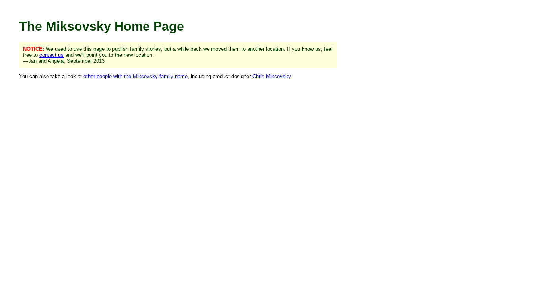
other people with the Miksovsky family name (135, 76)
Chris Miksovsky (271, 76)
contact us (51, 55)
